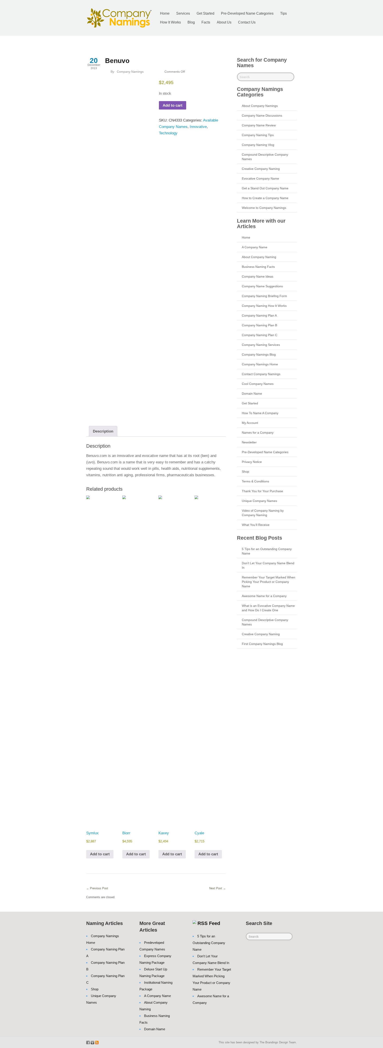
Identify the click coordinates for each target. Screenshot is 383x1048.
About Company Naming (259, 257)
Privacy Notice (252, 462)
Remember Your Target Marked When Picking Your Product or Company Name (268, 582)
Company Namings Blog (259, 354)
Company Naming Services (261, 345)
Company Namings (130, 71)
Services (183, 13)
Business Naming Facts (258, 266)
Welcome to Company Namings (264, 208)
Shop (245, 471)
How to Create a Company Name (265, 198)
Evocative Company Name (260, 178)
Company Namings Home (260, 364)
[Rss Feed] (97, 1042)
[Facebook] (88, 1042)
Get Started (205, 13)
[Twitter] (92, 1042)
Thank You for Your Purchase (262, 491)
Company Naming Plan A (259, 315)
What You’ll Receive (256, 525)
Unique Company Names (259, 501)
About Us (224, 22)
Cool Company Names (258, 384)
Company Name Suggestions (262, 286)
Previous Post (97, 888)
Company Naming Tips (258, 135)
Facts (205, 22)
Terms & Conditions (255, 481)
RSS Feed (208, 923)
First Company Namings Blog (262, 644)
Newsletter (249, 442)
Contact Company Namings (261, 374)
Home (165, 13)
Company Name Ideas (257, 276)
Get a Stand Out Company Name (265, 188)
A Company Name (254, 247)
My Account (250, 423)
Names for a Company (258, 432)
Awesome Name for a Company (264, 596)
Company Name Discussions (262, 115)
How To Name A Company (260, 413)
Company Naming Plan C (259, 335)
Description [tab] (103, 431)
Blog (191, 22)
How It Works (170, 22)
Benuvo (117, 60)
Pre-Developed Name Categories (247, 13)
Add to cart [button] (100, 854)
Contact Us (247, 22)
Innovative (198, 127)
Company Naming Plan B (259, 325)
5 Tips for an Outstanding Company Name (209, 942)
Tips (283, 13)
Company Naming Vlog (258, 145)
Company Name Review (259, 125)
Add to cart (172, 105)
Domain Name (252, 393)
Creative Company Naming (261, 168)
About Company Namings (260, 106)
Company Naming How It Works (264, 306)
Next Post (217, 888)
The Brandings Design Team (278, 1042)
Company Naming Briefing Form (264, 296)
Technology (168, 133)
